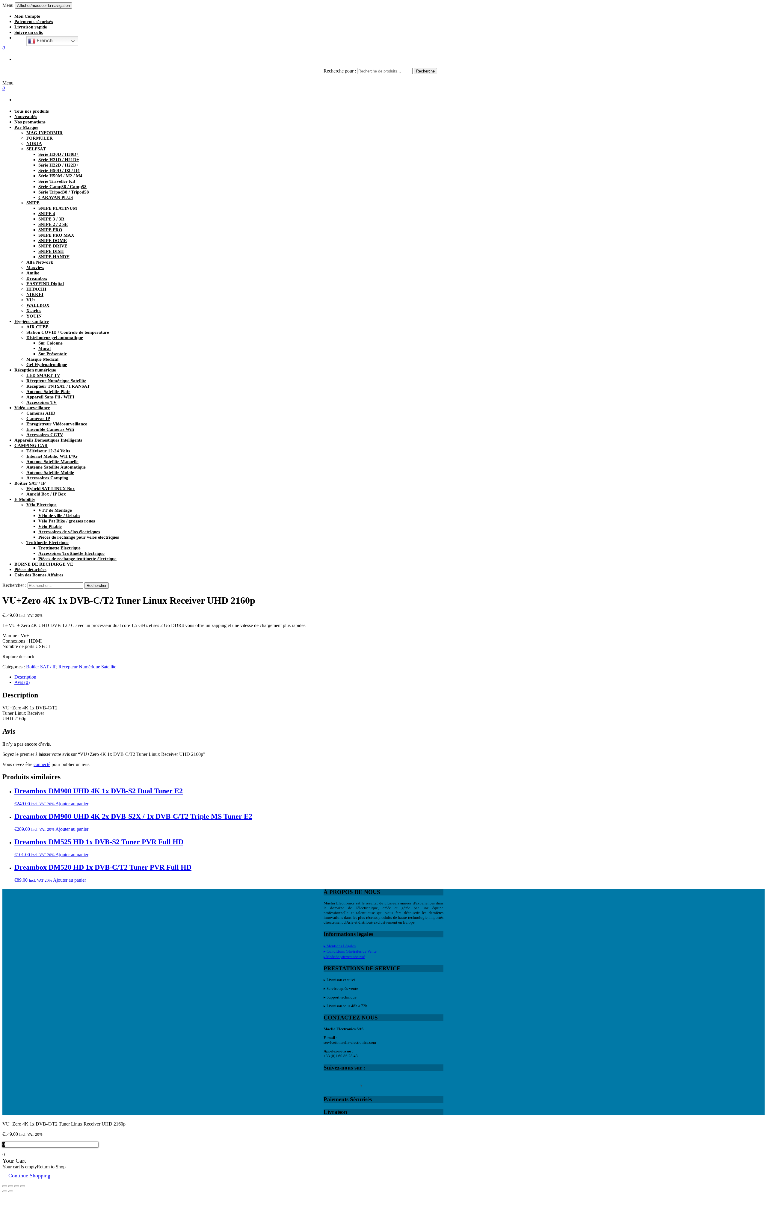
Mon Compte (27, 16)
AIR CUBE (37, 326)
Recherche (425, 71)
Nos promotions (30, 122)
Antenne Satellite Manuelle (52, 461)
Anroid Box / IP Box (46, 494)
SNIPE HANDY (54, 256)
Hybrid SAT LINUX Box (50, 488)
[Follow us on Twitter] (341, 1081)
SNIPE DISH (51, 251)
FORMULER (39, 138)
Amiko (33, 273)
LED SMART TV (43, 375)
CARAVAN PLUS (55, 197)
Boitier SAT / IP (30, 483)
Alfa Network (39, 262)
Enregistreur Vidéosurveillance (56, 424)
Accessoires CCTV (44, 434)
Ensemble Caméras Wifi (50, 429)
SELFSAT (36, 148)
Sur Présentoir (52, 353)
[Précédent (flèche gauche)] (4, 1191)
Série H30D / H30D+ (58, 154)
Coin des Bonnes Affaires (38, 575)
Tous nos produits (31, 111)
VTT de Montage (55, 510)
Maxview (35, 267)
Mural (44, 348)
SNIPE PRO (50, 229)
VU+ (31, 299)
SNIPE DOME (52, 240)
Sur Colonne (50, 343)
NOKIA (34, 143)
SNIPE (33, 202)
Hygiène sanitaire (31, 321)
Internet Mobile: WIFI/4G (52, 456)
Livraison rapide (30, 27)
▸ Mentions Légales (340, 946)
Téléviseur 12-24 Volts (48, 450)
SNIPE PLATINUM (57, 208)
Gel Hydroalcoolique (46, 364)
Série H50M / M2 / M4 (60, 175)
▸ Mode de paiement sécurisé (344, 957)
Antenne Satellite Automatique (56, 467)
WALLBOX (37, 305)
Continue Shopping (29, 1176)
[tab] (389, 677)
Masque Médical (42, 359)
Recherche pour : (340, 70)
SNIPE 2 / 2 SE (53, 224)
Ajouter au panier (71, 803)
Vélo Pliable (50, 526)
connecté (42, 764)
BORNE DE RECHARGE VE (43, 564)
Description (25, 676)
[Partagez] (10, 1186)
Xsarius (33, 310)
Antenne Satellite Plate (48, 391)
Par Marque (26, 127)
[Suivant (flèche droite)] (10, 1191)
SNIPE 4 (46, 213)
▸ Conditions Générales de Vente (350, 951)
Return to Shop (51, 1166)
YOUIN (34, 316)
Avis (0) (22, 682)
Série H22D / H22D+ (58, 165)
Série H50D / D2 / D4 (59, 170)
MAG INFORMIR (44, 132)
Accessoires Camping (47, 477)
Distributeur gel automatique (54, 337)
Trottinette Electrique (47, 542)
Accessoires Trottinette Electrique (71, 553)
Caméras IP (38, 418)
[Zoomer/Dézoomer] (22, 1186)
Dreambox (36, 278)
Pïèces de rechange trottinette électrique (77, 558)
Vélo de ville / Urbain (59, 515)
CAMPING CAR (31, 445)
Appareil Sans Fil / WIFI (50, 397)
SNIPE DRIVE (52, 246)
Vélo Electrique (41, 504)
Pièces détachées (30, 569)
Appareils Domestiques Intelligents (48, 440)
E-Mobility (24, 499)
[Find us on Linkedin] (353, 1081)
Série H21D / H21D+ (58, 159)
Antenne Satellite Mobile (50, 472)
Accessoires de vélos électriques (69, 531)
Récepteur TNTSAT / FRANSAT (58, 386)
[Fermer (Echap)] (4, 1186)
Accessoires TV (41, 402)
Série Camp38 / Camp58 (62, 186)
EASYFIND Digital (45, 283)
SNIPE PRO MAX (56, 235)
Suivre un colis (28, 32)
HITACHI (36, 289)
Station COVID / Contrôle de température (67, 332)
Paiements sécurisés (33, 21)
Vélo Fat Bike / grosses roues (66, 521)
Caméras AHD (40, 413)
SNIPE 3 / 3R (51, 219)
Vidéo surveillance (32, 407)
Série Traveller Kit (56, 181)
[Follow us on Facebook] (328, 1081)
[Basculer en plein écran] (16, 1186)
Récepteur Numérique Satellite (56, 380)
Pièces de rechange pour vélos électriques (78, 537)
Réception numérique (35, 370)
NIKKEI (34, 294)
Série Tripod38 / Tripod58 (63, 192)
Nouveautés (25, 116)
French (44, 40)
